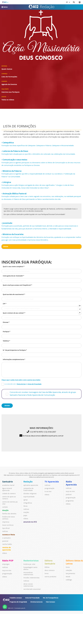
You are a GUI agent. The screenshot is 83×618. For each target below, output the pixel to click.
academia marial (8, 485)
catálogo (69, 580)
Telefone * (6, 341)
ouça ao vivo (70, 491)
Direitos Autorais (36, 602)
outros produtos (50, 577)
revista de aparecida (6, 548)
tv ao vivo (48, 491)
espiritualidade (28, 497)
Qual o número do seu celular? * (14, 313)
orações (26, 512)
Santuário (7, 481)
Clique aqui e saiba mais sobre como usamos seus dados (21, 380)
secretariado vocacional (32, 589)
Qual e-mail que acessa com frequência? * (17, 285)
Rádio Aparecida (71, 483)
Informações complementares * (14, 359)
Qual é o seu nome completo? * (14, 267)
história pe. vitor (29, 564)
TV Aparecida (52, 481)
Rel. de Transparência (50, 598)
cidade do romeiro (9, 493)
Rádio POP (7, 560)
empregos (6, 564)
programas (70, 501)
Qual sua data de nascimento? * (14, 294)
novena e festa (8, 534)
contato (5, 507)
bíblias (47, 567)
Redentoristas (31, 560)
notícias (5, 531)
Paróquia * (6, 332)
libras (25, 506)
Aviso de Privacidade (32, 598)
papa (25, 515)
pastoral (5, 541)
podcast (69, 494)
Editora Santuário (50, 562)
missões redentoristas (31, 578)
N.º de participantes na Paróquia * (15, 350)
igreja (25, 500)
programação (49, 488)
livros (47, 573)
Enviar (7, 406)
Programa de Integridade (18, 602)
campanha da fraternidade (28, 489)
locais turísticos (8, 525)
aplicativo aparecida (30, 485)
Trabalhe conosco (16, 598)
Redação (28, 481)
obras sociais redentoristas (28, 585)
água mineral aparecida (7, 489)
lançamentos (70, 573)
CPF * (4, 304)
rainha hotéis (7, 544)
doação (5, 510)
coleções (69, 570)
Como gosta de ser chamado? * (13, 276)
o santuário (6, 538)
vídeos (4, 553)
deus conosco (49, 570)
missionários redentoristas (28, 573)
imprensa (5, 522)
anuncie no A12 (30, 522)
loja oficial (6, 528)
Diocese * (6, 322)
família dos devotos (9, 514)
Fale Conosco (50, 602)
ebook (68, 577)
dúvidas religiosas (30, 493)
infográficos (27, 503)
